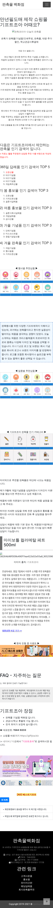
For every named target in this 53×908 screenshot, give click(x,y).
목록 (5, 800)
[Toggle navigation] (47, 4)
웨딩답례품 (26, 886)
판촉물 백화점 (13, 4)
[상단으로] (46, 901)
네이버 (6, 741)
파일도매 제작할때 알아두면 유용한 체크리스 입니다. (27, 816)
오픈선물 (10, 172)
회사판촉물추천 (26, 889)
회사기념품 (17, 346)
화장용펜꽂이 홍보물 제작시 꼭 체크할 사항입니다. (26, 809)
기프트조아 (32, 562)
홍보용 (26, 879)
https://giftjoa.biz (29, 735)
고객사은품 (26, 876)
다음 (14, 741)
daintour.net (38, 904)
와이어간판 (26, 882)
